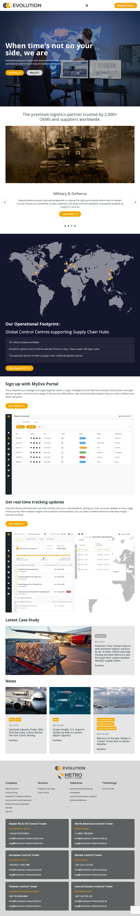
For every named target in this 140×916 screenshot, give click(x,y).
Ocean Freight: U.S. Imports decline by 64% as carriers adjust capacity (69, 732)
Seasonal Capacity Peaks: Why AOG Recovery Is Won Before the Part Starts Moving (26, 732)
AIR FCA (8, 811)
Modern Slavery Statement (17, 804)
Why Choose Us (11, 788)
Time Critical (43, 792)
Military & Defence (78, 800)
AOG (18, 720)
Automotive (100, 636)
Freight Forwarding (46, 788)
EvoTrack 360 (108, 788)
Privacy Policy (11, 792)
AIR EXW (8, 808)
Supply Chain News (105, 724)
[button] (86, 5)
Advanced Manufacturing (70, 193)
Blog (12, 720)
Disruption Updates (106, 720)
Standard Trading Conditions (18, 796)
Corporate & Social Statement (18, 800)
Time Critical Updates (106, 728)
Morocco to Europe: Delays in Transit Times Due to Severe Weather (114, 741)
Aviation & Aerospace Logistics (83, 796)
